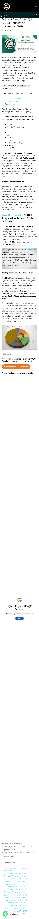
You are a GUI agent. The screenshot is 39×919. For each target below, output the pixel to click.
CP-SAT (7, 843)
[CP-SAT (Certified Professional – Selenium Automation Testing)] (3, 15)
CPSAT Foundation (14, 99)
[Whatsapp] (5, 914)
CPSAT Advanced (13, 101)
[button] (36, 6)
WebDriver (18, 843)
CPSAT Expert (12, 104)
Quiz (12, 843)
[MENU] (36, 15)
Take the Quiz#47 (12, 215)
